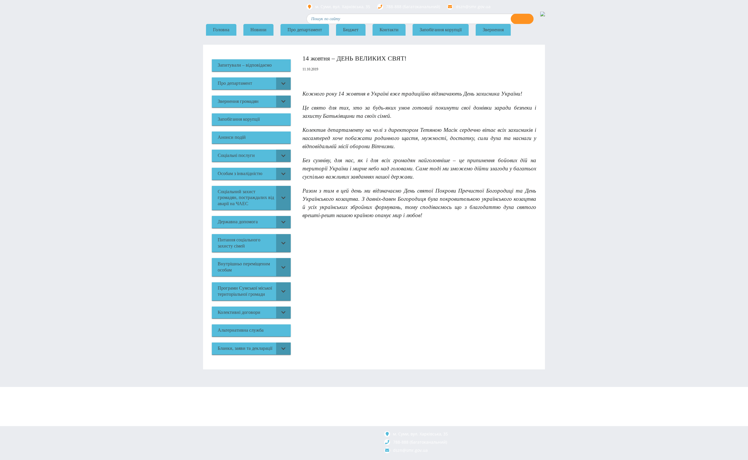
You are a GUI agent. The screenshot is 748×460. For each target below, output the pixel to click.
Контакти (389, 29)
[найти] (522, 19)
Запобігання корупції (441, 29)
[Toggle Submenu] (283, 83)
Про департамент (305, 29)
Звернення (493, 29)
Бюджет (351, 29)
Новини (258, 29)
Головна (221, 29)
